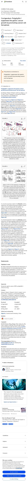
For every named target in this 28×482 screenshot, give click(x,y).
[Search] (23, 1)
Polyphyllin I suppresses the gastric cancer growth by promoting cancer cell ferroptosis (13, 89)
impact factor (6, 413)
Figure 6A (9, 113)
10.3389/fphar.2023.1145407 (8, 97)
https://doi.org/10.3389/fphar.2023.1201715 (16, 14)
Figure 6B (10, 243)
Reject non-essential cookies (14, 475)
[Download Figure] (21, 118)
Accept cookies (14, 472)
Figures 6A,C (12, 111)
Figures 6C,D (17, 228)
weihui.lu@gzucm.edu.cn (7, 342)
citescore (14, 413)
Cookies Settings (14, 479)
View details (23, 60)
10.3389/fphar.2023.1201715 (8, 299)
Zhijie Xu (3, 313)
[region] (14, 470)
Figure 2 (13, 99)
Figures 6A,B (4, 228)
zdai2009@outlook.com (7, 344)
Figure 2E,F (4, 212)
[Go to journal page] (23, 410)
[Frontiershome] (8, 1)
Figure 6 (20, 99)
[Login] (26, 1)
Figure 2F (3, 111)
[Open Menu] (2, 1)
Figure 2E (12, 105)
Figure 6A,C (9, 101)
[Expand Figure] (24, 118)
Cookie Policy (19, 468)
